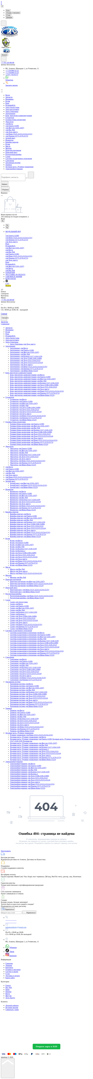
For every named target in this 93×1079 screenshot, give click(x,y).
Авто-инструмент (12, 109)
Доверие (9, 17)
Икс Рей (8, 987)
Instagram (13, 956)
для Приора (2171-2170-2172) (16, 136)
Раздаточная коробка (13, 154)
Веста (7, 994)
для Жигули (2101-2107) (14, 128)
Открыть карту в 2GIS (46, 1046)
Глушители (9, 118)
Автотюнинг (10, 113)
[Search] (2, 89)
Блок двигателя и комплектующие (18, 116)
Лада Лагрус (10, 998)
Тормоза (8, 165)
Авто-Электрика (11, 111)
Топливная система (12, 163)
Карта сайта (10, 978)
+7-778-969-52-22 (12, 71)
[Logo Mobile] (6, 53)
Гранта (8, 985)
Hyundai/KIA (10, 105)
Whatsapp (13, 947)
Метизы (8, 148)
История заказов (11, 1008)
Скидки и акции (11, 972)
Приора (8, 992)
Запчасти (8, 97)
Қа (7, 227)
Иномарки (9, 99)
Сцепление (9, 161)
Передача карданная (13, 150)
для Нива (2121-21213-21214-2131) (18, 134)
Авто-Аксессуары (12, 107)
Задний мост (10, 138)
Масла (7, 146)
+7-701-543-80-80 (7, 63)
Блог (8, 10)
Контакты (9, 967)
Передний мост (11, 152)
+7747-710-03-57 (11, 75)
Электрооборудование (14, 169)
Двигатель (9, 122)
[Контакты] (3, 59)
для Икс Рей (10, 130)
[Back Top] (8, 1068)
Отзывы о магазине (13, 13)
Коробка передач (11, 142)
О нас (8, 15)
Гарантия (9, 963)
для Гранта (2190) (12, 126)
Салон (7, 156)
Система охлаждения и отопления (18, 159)
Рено (7, 103)
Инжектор (9, 140)
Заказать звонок (11, 85)
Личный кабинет (12, 1005)
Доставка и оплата (12, 976)
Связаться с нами (12, 1010)
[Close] (2, 304)
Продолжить (6, 851)
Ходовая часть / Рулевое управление (19, 167)
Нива (7, 990)
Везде (7, 95)
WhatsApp (9, 80)
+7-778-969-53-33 (12, 73)
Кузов (7, 101)
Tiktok (11, 952)
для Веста (9, 124)
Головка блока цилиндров (15, 120)
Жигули (8, 996)
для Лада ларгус (11, 132)
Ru (3, 221)
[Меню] (3, 23)
